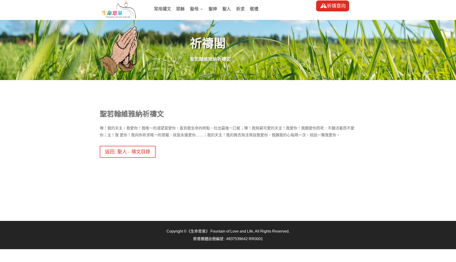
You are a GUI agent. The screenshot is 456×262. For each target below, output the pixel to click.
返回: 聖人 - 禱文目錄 (127, 151)
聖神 (213, 9)
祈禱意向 (336, 6)
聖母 (194, 9)
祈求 (240, 9)
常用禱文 (162, 9)
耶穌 (180, 9)
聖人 (226, 9)
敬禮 (254, 9)
